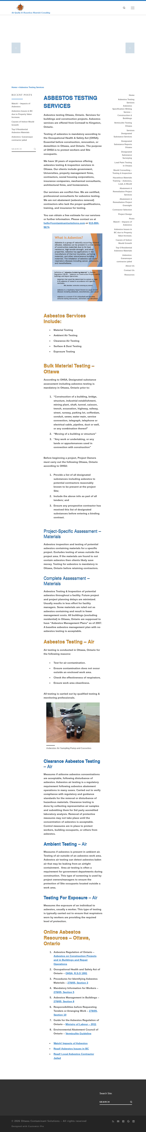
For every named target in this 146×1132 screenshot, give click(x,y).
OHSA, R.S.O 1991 (76, 973)
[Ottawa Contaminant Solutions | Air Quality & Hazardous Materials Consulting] (20, 6)
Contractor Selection (122, 210)
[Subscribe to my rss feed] (113, 1121)
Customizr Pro (36, 1126)
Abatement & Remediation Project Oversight (122, 202)
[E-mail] (118, 1121)
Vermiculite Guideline (78, 1033)
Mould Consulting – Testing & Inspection (122, 171)
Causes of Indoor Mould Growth (23, 123)
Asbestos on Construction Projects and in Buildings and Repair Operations (75, 960)
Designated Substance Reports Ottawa (123, 144)
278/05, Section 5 (64, 992)
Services (130, 130)
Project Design (125, 214)
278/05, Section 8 (64, 1001)
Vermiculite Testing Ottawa (123, 124)
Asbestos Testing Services (126, 101)
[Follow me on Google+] (128, 1121)
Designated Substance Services (123, 135)
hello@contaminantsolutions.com (64, 223)
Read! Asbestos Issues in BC (71, 1048)
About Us (130, 266)
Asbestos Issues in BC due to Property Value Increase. (22, 114)
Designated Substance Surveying (126, 155)
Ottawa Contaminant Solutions (40, 1121)
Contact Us (129, 270)
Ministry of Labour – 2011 (81, 1024)
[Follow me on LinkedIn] (133, 1121)
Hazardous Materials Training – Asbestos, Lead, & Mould (122, 181)
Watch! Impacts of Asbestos (71, 1043)
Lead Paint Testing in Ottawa (123, 164)
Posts (131, 219)
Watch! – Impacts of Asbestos (21, 105)
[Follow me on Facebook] (123, 1121)
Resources (129, 275)
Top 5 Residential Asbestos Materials (20, 131)
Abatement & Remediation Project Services (122, 191)
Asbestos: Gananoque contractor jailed (22, 138)
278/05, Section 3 (77, 982)
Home (14, 87)
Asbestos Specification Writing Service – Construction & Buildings (122, 112)
